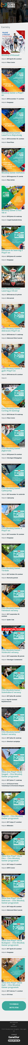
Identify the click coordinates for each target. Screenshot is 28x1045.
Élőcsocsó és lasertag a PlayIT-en (12, 251)
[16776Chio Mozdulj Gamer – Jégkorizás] (13, 435)
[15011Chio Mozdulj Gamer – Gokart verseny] (13, 719)
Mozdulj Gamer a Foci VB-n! (11, 211)
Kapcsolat (14, 1026)
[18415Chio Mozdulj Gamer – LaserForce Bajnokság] (13, 120)
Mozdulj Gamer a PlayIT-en (13, 93)
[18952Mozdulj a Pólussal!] (13, 42)
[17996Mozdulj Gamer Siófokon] (13, 160)
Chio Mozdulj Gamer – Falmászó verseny (12, 609)
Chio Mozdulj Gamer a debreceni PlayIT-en (12, 329)
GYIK (14, 1024)
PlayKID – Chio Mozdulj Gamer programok (12, 817)
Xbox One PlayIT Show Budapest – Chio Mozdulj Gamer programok (13, 942)
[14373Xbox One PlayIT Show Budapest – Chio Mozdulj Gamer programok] (13, 927)
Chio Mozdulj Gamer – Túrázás (12, 569)
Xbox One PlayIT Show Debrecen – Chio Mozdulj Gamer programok (13, 900)
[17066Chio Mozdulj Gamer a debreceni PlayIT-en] (13, 315)
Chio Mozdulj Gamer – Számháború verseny (12, 691)
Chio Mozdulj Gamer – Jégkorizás (12, 449)
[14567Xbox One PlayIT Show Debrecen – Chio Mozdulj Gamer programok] (13, 885)
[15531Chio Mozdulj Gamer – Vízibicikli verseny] (13, 637)
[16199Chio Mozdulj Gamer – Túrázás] (13, 555)
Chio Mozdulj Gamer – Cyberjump (12, 489)
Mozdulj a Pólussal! (10, 55)
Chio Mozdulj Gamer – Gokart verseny (12, 733)
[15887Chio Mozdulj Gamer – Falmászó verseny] (13, 595)
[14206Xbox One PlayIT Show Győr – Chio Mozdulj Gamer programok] (13, 970)
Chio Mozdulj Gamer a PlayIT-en (12, 529)
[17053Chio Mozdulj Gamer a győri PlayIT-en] (13, 355)
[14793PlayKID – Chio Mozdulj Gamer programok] (13, 803)
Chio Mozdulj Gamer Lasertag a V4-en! (11, 289)
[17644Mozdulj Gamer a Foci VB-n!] (13, 197)
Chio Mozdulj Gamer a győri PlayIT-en (12, 369)
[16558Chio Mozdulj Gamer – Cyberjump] (13, 475)
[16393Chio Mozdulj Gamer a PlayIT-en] (13, 515)
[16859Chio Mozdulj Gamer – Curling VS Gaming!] (13, 395)
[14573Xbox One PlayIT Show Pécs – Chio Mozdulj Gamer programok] (13, 843)
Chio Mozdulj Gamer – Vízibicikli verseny (12, 651)
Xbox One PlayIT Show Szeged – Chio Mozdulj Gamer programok (12, 774)
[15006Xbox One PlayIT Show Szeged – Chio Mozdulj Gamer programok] (13, 759)
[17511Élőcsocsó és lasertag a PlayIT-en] (13, 237)
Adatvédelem (14, 1022)
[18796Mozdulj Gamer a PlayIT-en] (13, 80)
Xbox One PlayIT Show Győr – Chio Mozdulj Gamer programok (12, 984)
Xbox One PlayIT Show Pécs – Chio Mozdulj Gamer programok (12, 858)
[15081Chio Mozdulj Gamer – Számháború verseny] (13, 677)
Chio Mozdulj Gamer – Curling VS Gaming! (12, 409)
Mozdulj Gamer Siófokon (13, 172)
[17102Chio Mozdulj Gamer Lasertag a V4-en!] (13, 277)
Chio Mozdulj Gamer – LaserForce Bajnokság (12, 133)
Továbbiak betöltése (14, 1005)
